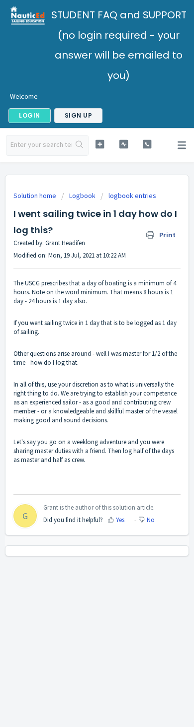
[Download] (79, 361)
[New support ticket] (99, 144)
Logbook (82, 195)
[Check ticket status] (123, 144)
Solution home (35, 195)
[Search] (80, 145)
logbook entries (132, 195)
